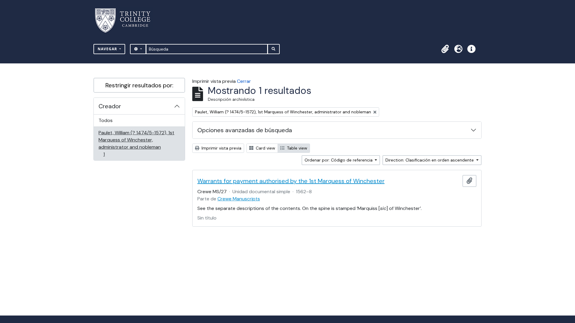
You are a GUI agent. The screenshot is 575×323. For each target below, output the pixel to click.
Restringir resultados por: (139, 85)
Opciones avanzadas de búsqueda (244, 130)
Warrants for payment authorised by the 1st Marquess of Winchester (291, 181)
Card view (265, 148)
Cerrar (244, 81)
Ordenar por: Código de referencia (339, 160)
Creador (110, 106)
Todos (106, 120)
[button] (445, 49)
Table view (296, 148)
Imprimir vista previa (220, 148)
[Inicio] (126, 20)
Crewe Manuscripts (238, 199)
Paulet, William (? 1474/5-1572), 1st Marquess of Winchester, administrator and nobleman (136, 143)
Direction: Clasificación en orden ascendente (430, 160)
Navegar (108, 48)
